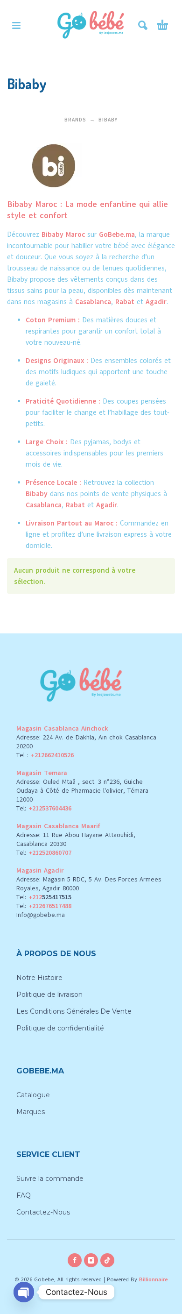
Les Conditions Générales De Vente (74, 1011)
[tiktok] (107, 1260)
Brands (75, 119)
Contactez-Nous (43, 1212)
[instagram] (91, 1260)
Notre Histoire (39, 977)
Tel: (43, 808)
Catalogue (33, 1095)
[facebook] (75, 1260)
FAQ (23, 1195)
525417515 (56, 897)
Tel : (45, 755)
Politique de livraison (49, 994)
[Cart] (162, 25)
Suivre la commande (50, 1178)
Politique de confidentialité (60, 1028)
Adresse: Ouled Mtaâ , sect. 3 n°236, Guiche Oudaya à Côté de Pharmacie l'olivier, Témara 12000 (82, 790)
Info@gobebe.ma (40, 914)
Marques (30, 1112)
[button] (16, 25)
